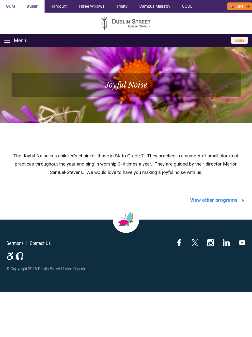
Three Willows (92, 6)
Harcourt (58, 6)
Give (240, 6)
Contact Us (40, 243)
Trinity (121, 6)
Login (239, 40)
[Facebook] (179, 242)
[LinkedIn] (226, 242)
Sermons (15, 243)
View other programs (213, 200)
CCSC (187, 6)
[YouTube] (242, 242)
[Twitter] (194, 242)
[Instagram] (210, 242)
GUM (10, 6)
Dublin (33, 6)
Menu (20, 40)
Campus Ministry (154, 6)
